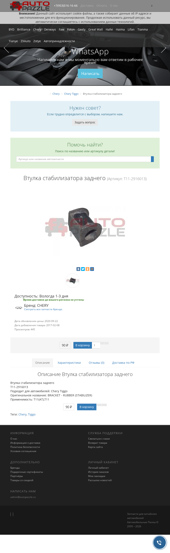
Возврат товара (97, 443)
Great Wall (95, 29)
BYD (11, 29)
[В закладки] (102, 343)
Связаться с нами (99, 438)
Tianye (13, 41)
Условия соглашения (23, 451)
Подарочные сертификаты (26, 472)
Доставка (87, 5)
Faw (61, 29)
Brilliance (23, 29)
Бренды (15, 467)
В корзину (82, 345)
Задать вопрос (85, 122)
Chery (37, 29)
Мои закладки (96, 476)
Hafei (109, 29)
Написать (90, 73)
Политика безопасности (25, 447)
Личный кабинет (98, 467)
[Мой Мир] (92, 269)
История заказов (98, 472)
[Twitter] (83, 269)
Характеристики (69, 363)
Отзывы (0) (96, 363)
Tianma (142, 29)
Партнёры (16, 476)
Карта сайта (95, 447)
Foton (71, 29)
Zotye (37, 41)
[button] (151, 6)
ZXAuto (25, 41)
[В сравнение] (106, 343)
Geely (81, 29)
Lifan (131, 29)
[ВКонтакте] (78, 269)
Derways (50, 29)
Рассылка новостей (100, 480)
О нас (114, 5)
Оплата (101, 5)
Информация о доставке (25, 443)
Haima (120, 29)
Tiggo (31, 414)
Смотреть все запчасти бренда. (43, 309)
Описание (42, 363)
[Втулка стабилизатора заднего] (85, 227)
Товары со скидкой (21, 480)
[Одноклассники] (87, 269)
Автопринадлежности (59, 41)
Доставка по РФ (123, 363)
